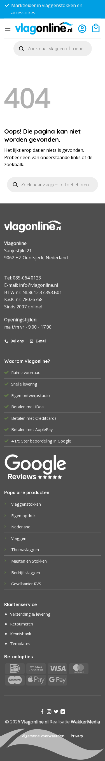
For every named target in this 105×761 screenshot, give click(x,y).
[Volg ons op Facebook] (42, 711)
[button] (7, 28)
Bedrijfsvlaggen (25, 572)
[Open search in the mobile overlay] (53, 48)
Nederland (21, 527)
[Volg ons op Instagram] (49, 711)
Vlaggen (18, 538)
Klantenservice (20, 604)
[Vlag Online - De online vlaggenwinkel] (44, 28)
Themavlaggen (25, 549)
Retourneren (21, 624)
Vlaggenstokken (26, 504)
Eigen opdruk (23, 515)
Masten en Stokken (29, 561)
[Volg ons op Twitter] (56, 711)
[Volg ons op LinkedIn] (62, 711)
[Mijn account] (82, 28)
